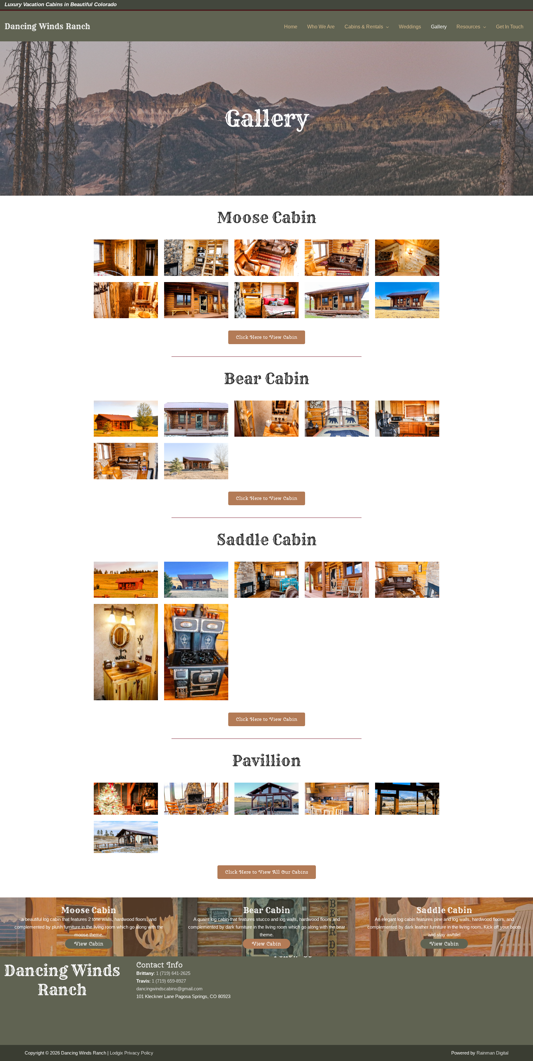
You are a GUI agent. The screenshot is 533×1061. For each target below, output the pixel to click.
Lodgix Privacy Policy (131, 1052)
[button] (89, 944)
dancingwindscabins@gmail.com (169, 988)
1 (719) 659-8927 (168, 981)
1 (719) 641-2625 (173, 973)
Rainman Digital (492, 1052)
